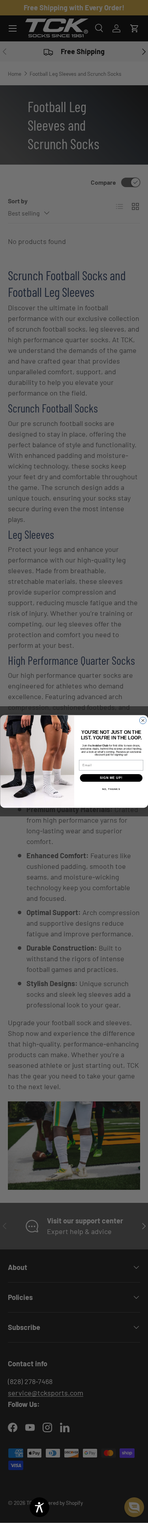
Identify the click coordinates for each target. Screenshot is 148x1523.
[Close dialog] (142, 720)
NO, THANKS (111, 789)
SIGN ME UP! (110, 778)
